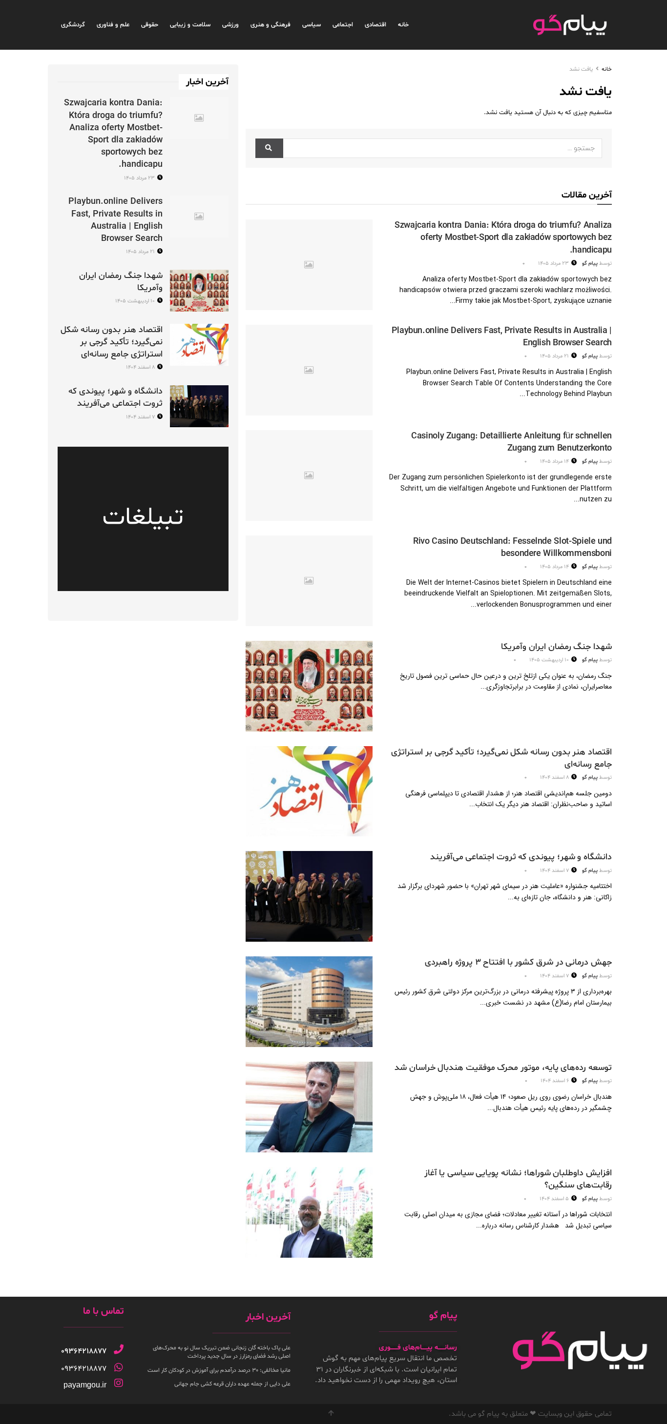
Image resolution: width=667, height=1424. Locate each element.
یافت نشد (581, 69)
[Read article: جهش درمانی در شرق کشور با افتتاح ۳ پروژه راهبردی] (309, 1001)
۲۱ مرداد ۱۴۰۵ (555, 356)
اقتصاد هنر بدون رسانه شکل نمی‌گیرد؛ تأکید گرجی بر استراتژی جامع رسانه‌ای (112, 342)
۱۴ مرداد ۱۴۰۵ (555, 461)
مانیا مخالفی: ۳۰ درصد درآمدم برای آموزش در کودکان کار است (219, 1370)
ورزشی (230, 24)
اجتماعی (343, 24)
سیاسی (311, 24)
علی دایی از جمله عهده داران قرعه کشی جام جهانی (232, 1384)
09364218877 (83, 1351)
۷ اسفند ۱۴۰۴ (555, 870)
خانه (403, 24)
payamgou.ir (84, 1385)
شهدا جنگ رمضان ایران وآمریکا (556, 647)
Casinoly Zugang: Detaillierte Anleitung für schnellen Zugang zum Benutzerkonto (511, 442)
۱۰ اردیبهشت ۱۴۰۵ (549, 660)
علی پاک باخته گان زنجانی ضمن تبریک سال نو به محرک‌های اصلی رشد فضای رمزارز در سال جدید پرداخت (222, 1352)
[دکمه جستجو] (269, 148)
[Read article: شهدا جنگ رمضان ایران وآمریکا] (309, 686)
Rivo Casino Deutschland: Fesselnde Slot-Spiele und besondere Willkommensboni (512, 547)
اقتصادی (375, 24)
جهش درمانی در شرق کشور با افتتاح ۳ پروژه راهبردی (518, 962)
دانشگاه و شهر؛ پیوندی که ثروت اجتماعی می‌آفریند (521, 857)
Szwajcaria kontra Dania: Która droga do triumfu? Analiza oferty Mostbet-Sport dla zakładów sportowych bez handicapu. (503, 237)
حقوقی (149, 24)
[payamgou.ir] (119, 1383)
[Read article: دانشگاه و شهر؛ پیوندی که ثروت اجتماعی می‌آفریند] (309, 896)
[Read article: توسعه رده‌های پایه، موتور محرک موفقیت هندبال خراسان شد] (309, 1107)
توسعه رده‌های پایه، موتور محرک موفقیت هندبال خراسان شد (503, 1068)
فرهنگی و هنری (270, 24)
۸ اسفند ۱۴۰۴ (555, 777)
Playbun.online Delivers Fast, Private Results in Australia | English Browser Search (115, 220)
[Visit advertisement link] (143, 519)
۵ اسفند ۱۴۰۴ (555, 1199)
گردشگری (73, 24)
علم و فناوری (113, 24)
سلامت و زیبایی (190, 24)
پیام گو (590, 263)
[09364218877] (119, 1349)
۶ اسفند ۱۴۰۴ (555, 1081)
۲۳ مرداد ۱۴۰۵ (554, 263)
